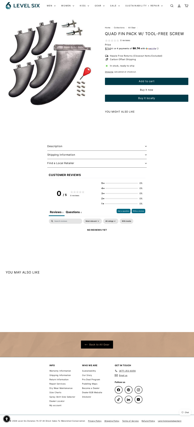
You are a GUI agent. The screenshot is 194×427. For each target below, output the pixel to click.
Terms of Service (130, 421)
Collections (119, 28)
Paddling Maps (89, 384)
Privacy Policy (95, 421)
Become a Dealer (90, 388)
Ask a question (123, 211)
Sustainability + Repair (142, 5)
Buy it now (146, 89)
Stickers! (86, 397)
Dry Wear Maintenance (61, 388)
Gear (98, 5)
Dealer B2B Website (92, 392)
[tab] (74, 212)
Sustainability (89, 371)
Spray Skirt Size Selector (62, 397)
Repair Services (57, 384)
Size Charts (55, 392)
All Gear (132, 28)
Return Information (59, 379)
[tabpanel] (97, 239)
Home (108, 28)
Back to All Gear (99, 344)
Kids (83, 5)
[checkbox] (126, 221)
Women (66, 5)
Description (54, 146)
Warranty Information (60, 371)
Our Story (87, 375)
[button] (136, 48)
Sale (114, 5)
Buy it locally (146, 98)
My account (55, 405)
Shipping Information (61, 154)
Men (50, 5)
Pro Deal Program (91, 379)
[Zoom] (50, 63)
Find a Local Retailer (60, 163)
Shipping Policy (111, 421)
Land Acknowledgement (170, 421)
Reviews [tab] (56, 212)
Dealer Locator (57, 401)
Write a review (138, 211)
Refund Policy (148, 421)
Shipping (109, 72)
